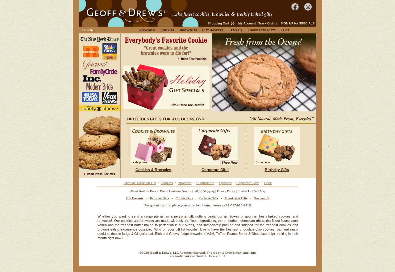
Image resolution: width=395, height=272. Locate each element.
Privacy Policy (226, 191)
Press (163, 191)
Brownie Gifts (208, 198)
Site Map (259, 191)
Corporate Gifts (248, 183)
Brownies (185, 183)
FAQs (197, 191)
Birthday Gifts (159, 198)
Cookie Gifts (184, 198)
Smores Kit (261, 198)
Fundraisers (205, 183)
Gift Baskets (134, 198)
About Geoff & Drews (144, 191)
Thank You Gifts (236, 198)
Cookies (167, 183)
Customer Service (180, 191)
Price (268, 183)
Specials (225, 183)
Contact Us (245, 191)
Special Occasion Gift (140, 183)
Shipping (208, 191)
